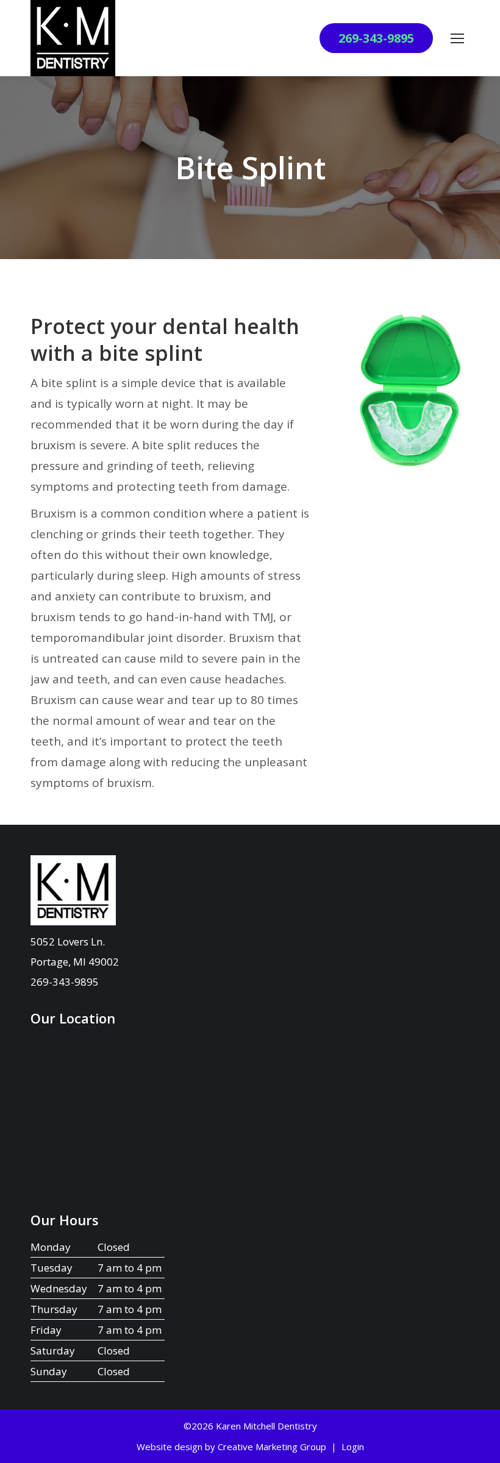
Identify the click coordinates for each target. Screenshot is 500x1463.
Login (352, 1446)
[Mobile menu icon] (457, 38)
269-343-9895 (376, 38)
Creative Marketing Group (272, 1446)
